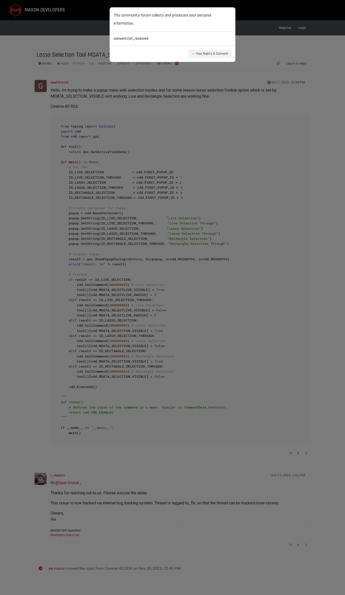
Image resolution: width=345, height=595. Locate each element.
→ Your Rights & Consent (209, 53)
